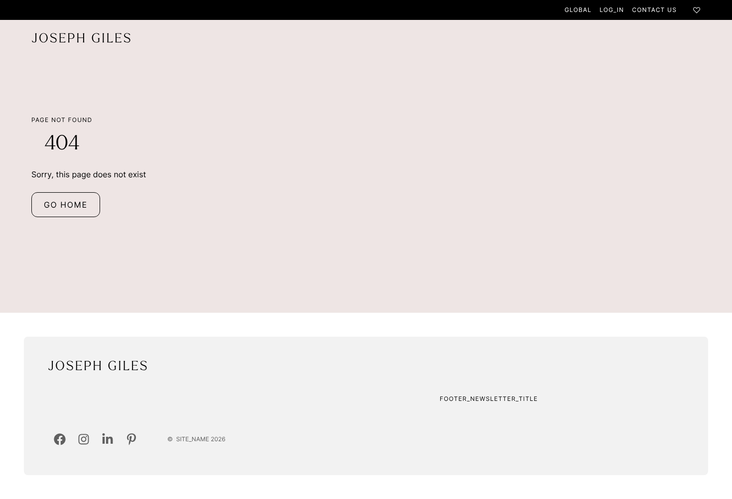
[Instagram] (84, 439)
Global (578, 9)
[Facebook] (60, 439)
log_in (612, 9)
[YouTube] (131, 439)
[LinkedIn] (108, 439)
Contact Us (654, 9)
